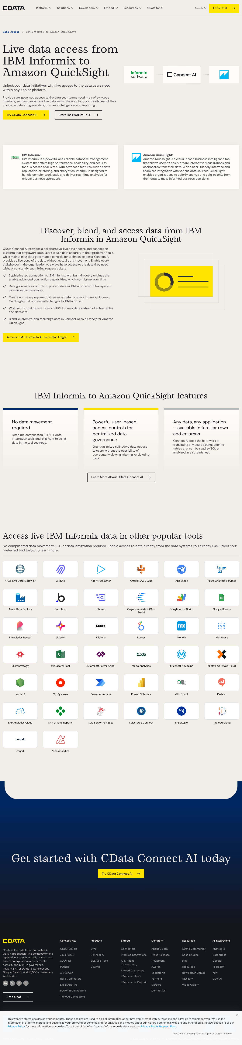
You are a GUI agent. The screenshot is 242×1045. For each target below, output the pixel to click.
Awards (156, 966)
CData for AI (155, 8)
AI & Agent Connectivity (129, 962)
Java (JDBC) (67, 954)
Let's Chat (220, 8)
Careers (156, 984)
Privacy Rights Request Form (158, 1026)
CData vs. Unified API (134, 982)
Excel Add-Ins (68, 984)
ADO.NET (65, 960)
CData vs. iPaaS (131, 976)
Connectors (128, 948)
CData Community (194, 948)
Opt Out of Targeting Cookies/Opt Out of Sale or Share (202, 1033)
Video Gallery (190, 984)
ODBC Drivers (68, 948)
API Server (66, 972)
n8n (215, 972)
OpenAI (217, 978)
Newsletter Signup (193, 972)
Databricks (219, 954)
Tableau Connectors (72, 996)
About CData (159, 948)
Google (217, 960)
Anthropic (219, 948)
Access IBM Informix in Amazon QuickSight (37, 337)
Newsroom (158, 960)
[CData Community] (26, 983)
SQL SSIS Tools (100, 960)
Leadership (158, 972)
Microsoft (218, 966)
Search (199, 8)
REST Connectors (70, 978)
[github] (19, 983)
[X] (12, 983)
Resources (188, 966)
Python (64, 966)
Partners (156, 978)
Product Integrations (134, 954)
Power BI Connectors (73, 990)
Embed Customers (132, 970)
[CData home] (16, 8)
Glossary (187, 978)
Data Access (11, 31)
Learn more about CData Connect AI (117, 477)
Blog (184, 960)
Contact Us (158, 990)
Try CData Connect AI (22, 115)
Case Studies (190, 954)
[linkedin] (5, 983)
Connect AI (97, 954)
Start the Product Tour (74, 115)
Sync (94, 948)
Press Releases (160, 954)
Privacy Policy (16, 1026)
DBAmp (95, 966)
